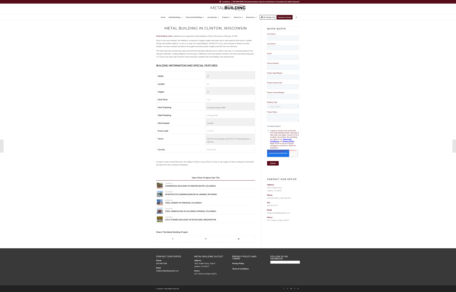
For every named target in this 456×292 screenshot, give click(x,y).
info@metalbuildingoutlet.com (278, 213)
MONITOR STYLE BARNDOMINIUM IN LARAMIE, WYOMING (191, 194)
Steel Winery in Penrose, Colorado (183, 203)
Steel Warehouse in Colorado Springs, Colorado (190, 211)
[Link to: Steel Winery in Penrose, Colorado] (160, 202)
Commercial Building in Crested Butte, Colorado (190, 186)
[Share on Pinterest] (205, 239)
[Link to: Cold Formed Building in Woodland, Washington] (160, 219)
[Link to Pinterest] (287, 288)
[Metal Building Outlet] (228, 9)
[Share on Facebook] (172, 239)
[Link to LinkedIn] (298, 288)
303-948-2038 (238, 2)
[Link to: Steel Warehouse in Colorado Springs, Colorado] (160, 211)
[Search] (295, 17)
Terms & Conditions (240, 269)
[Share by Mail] (238, 239)
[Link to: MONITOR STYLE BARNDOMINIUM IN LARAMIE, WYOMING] (160, 194)
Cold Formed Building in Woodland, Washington (190, 220)
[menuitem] (163, 17)
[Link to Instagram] (294, 288)
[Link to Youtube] (291, 288)
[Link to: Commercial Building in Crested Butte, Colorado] (160, 185)
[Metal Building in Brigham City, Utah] (2, 146)
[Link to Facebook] (284, 288)
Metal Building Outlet (164, 36)
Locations (226, 2)
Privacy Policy (238, 263)
